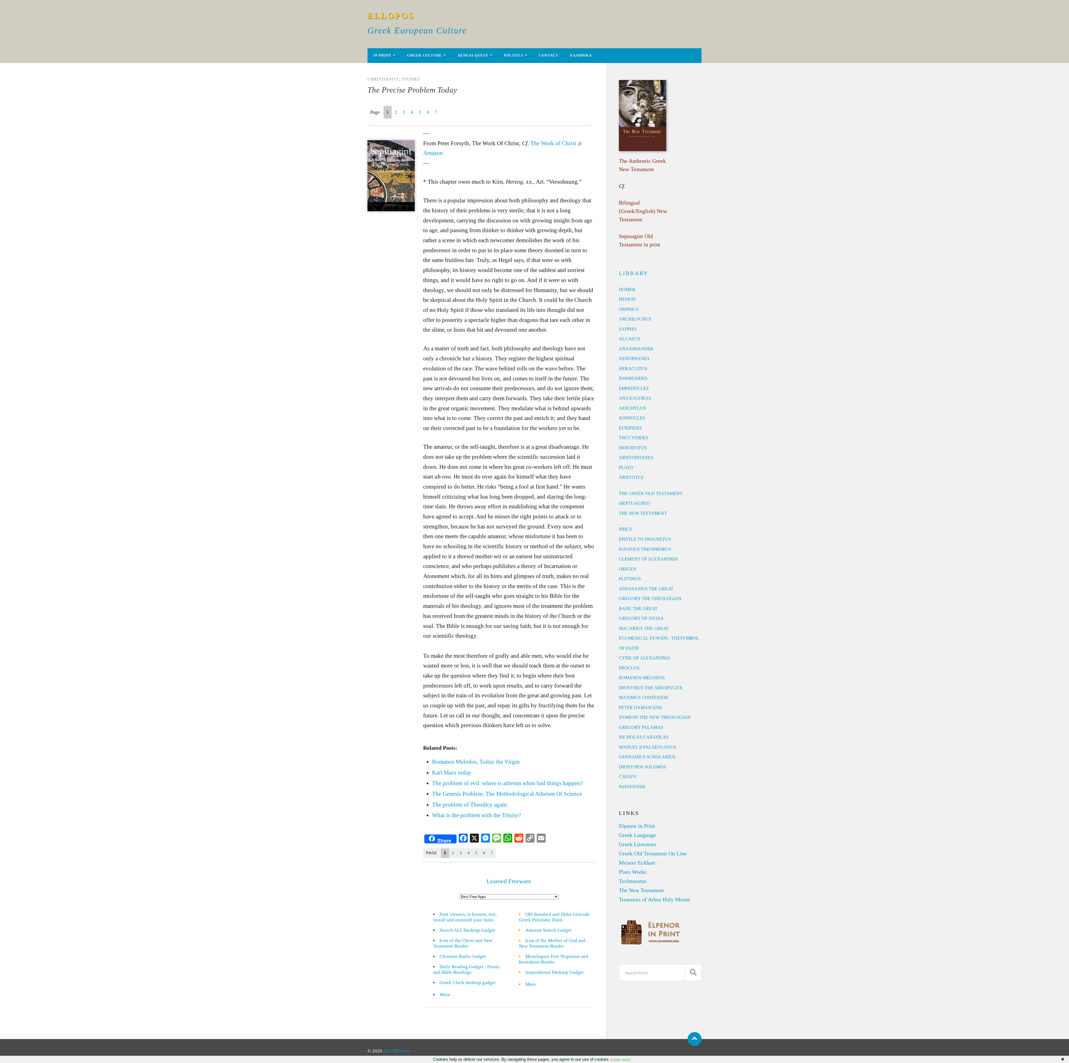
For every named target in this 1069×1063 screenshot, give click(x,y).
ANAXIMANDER (636, 348)
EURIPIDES (630, 428)
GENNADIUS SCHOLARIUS (647, 756)
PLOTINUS (630, 578)
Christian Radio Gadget (463, 956)
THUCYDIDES (633, 437)
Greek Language (637, 835)
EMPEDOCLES (634, 388)
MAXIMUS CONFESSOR (643, 697)
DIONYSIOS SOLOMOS (642, 767)
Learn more (621, 1059)
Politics (513, 55)
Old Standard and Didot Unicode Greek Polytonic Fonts (554, 917)
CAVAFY (628, 776)
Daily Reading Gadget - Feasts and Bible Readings (466, 969)
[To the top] (695, 1039)
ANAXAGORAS (635, 398)
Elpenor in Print (637, 826)
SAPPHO (627, 329)
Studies (411, 79)
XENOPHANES (634, 358)
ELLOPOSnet (396, 1051)
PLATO (626, 467)
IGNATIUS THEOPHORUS (645, 549)
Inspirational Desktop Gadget (554, 972)
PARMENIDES (633, 378)
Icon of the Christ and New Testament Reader (462, 943)
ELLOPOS (391, 15)
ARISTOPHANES (636, 457)
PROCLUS (629, 668)
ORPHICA (629, 309)
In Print (382, 55)
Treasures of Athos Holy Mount (654, 899)
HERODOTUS (633, 447)
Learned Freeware (509, 881)
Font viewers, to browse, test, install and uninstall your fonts (465, 917)
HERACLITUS (633, 368)
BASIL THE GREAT (638, 608)
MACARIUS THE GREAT (644, 628)
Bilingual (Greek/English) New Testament (643, 211)
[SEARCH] (693, 972)
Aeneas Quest (472, 55)
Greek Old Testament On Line (653, 853)
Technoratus (632, 881)
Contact (548, 55)
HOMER (627, 289)
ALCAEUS (629, 338)
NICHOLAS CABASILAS (643, 737)
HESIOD (627, 299)
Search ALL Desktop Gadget (467, 930)
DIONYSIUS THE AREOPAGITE (651, 687)
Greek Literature (637, 844)
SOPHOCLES (632, 418)
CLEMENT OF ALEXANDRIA (648, 559)
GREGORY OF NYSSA (641, 618)
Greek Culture (424, 55)
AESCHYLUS (632, 408)
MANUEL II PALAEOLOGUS (647, 747)
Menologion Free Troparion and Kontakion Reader (553, 959)
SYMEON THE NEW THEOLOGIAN (654, 717)
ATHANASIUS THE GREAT (646, 588)
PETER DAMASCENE (640, 707)
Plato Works (632, 872)
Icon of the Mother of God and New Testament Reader (552, 943)
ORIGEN (627, 569)
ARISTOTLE (631, 477)
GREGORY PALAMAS (641, 727)
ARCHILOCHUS (635, 319)
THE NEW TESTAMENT (643, 513)
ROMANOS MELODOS (642, 677)
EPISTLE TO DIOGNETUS (645, 539)
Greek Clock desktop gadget (468, 982)
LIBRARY (633, 273)
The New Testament (641, 890)
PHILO (625, 529)
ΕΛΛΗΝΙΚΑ (581, 55)
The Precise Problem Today (412, 89)
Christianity (383, 79)
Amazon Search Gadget (548, 930)
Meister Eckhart (637, 863)
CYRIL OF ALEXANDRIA (644, 658)
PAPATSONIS (632, 786)
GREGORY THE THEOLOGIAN (650, 598)
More (448, 994)
